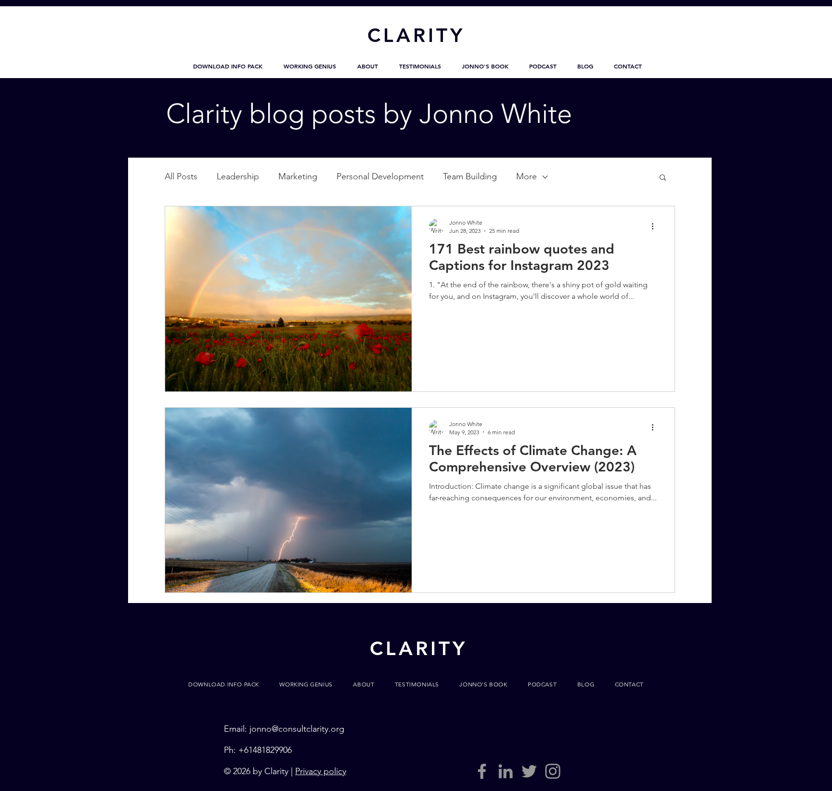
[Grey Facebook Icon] (482, 771)
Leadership (238, 176)
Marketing (297, 176)
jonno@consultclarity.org (296, 729)
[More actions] (656, 226)
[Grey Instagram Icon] (553, 771)
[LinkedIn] (505, 771)
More (526, 176)
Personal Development (380, 176)
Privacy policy (320, 771)
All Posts (181, 176)
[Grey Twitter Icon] (529, 771)
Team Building (470, 176)
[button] (227, 66)
